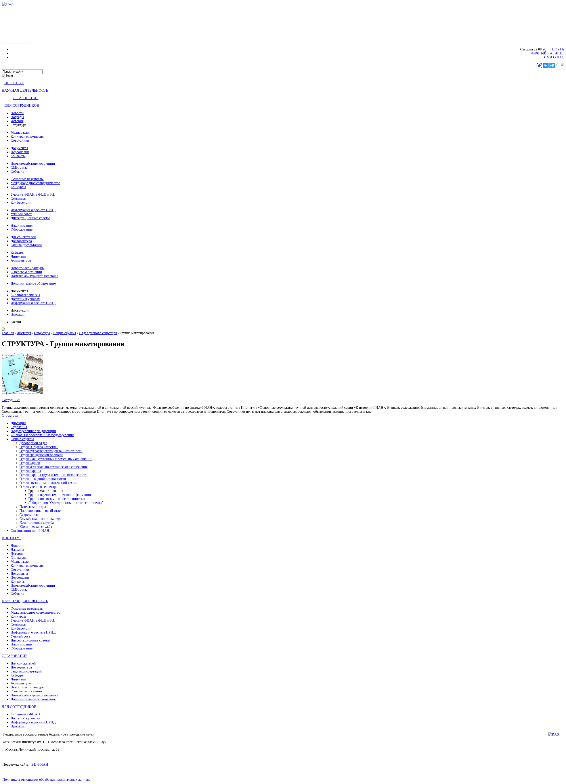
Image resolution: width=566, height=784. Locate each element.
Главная (8, 333)
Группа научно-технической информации (59, 495)
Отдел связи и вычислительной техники (49, 483)
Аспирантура (21, 260)
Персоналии (20, 152)
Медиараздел (20, 132)
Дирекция (18, 423)
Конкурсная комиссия (27, 136)
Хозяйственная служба (36, 522)
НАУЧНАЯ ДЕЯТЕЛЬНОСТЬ (25, 90)
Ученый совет (21, 214)
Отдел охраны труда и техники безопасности (53, 475)
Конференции (21, 202)
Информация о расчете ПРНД (33, 210)
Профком (18, 314)
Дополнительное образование (33, 283)
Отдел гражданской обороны (41, 455)
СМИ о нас (19, 167)
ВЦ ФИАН (39, 764)
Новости (17, 113)
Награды (17, 117)
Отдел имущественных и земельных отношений (55, 459)
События (17, 171)
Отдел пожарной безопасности (42, 479)
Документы (19, 148)
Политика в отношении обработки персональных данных (46, 779)
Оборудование (22, 229)
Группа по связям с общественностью (56, 499)
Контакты (18, 156)
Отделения (19, 427)
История (17, 121)
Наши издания (22, 225)
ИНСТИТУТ (14, 83)
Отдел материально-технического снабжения (53, 467)
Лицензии (18, 256)
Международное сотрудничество (35, 183)
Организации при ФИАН (30, 530)
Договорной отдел (33, 443)
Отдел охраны (30, 471)
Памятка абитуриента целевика (34, 276)
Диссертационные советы (30, 218)
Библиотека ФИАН (25, 295)
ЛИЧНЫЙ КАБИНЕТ (547, 53)
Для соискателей (23, 237)
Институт (24, 333)
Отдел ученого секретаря (98, 333)
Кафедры (17, 252)
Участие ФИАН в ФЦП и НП (33, 194)
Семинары (19, 198)
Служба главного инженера (40, 518)
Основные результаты (27, 179)
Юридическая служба (35, 526)
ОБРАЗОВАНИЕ (25, 98)
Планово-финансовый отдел (40, 510)
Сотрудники (20, 140)
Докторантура (21, 241)
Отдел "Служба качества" (38, 447)
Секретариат (28, 514)
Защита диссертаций (26, 245)
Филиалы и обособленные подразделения (42, 435)
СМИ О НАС (554, 57)
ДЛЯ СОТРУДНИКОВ (21, 105)
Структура (42, 333)
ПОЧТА (558, 49)
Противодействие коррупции (33, 163)
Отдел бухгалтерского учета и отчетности (50, 451)
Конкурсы (18, 187)
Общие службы (64, 333)
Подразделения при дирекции (33, 431)
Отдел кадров (29, 463)
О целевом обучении (26, 272)
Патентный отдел (32, 507)
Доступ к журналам (25, 299)
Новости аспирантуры (27, 268)
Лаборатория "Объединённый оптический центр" (66, 503)
